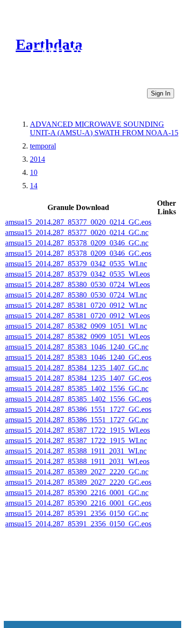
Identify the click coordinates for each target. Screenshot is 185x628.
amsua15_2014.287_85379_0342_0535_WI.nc (76, 264)
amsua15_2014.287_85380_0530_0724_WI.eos (77, 284)
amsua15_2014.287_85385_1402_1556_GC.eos (78, 399)
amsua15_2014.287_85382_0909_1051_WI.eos (77, 336)
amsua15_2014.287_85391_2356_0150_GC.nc (76, 513)
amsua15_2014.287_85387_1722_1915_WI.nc (76, 440)
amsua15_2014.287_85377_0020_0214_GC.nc (76, 232)
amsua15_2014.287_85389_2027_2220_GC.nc (76, 472)
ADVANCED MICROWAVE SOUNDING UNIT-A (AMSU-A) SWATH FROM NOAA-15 (104, 128)
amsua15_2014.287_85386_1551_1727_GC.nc (76, 420)
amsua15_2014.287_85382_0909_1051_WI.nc (76, 326)
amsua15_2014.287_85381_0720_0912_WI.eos (77, 316)
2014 (37, 159)
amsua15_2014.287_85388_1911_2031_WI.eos (77, 461)
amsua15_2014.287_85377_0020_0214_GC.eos (78, 222)
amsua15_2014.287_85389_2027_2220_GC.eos (78, 482)
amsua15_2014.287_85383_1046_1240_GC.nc (76, 347)
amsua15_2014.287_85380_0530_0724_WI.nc (76, 295)
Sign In (160, 93)
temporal (43, 146)
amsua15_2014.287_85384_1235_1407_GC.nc (76, 368)
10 (33, 172)
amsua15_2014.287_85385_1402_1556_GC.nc (76, 388)
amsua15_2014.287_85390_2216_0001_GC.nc (76, 492)
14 (33, 186)
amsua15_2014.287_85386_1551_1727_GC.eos (78, 409)
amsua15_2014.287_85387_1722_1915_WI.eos (77, 430)
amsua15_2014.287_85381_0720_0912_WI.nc (76, 305)
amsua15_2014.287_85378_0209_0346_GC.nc (76, 243)
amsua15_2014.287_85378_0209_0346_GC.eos (78, 253)
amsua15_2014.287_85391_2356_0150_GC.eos (78, 524)
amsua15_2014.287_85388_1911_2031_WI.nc (76, 451)
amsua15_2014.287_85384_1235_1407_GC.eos (78, 378)
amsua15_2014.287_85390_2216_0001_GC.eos (78, 503)
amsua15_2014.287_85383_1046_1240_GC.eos (78, 357)
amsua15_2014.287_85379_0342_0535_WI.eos (77, 274)
